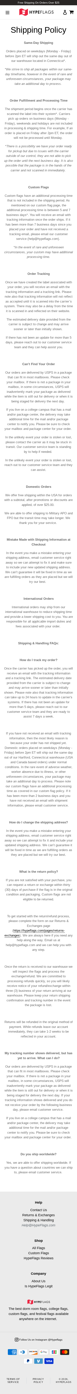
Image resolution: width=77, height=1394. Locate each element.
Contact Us (38, 1210)
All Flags (38, 1248)
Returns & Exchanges (38, 1215)
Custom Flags (38, 1253)
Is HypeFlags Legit (39, 1286)
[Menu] (7, 12)
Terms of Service (13, 1380)
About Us (38, 1281)
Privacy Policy (38, 1380)
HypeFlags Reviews (38, 1258)
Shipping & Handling (38, 1220)
